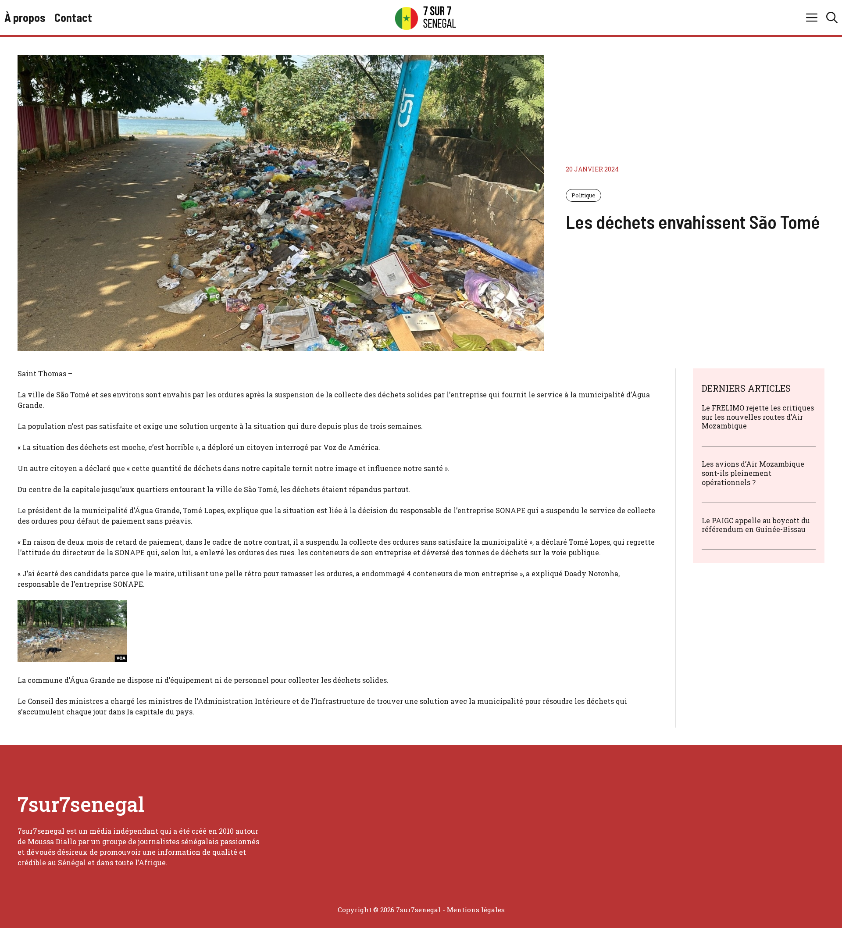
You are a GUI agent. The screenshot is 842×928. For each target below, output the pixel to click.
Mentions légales (476, 909)
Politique (583, 195)
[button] (832, 17)
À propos (25, 17)
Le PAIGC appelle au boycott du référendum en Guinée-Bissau (756, 525)
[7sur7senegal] (425, 17)
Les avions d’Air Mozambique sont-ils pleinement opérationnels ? (753, 473)
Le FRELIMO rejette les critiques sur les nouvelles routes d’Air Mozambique (758, 417)
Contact (73, 17)
